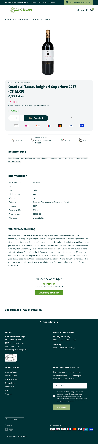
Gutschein (9, 394)
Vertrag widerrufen (49, 322)
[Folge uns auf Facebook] (6, 429)
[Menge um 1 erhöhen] (22, 118)
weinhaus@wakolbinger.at (15, 350)
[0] (91, 10)
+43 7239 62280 (12, 346)
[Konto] (82, 10)
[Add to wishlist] (72, 118)
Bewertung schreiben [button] (49, 292)
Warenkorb (38, 118)
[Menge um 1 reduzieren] (10, 118)
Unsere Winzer (11, 372)
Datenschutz (10, 383)
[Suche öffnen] (78, 10)
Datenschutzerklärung (63, 398)
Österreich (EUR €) (12, 419)
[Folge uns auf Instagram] (11, 429)
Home (7, 19)
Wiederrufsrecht (11, 379)
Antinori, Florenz (23, 83)
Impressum (9, 387)
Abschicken (62, 407)
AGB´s (7, 390)
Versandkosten (43, 105)
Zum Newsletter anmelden (80, 2)
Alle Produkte (16, 19)
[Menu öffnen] (6, 10)
